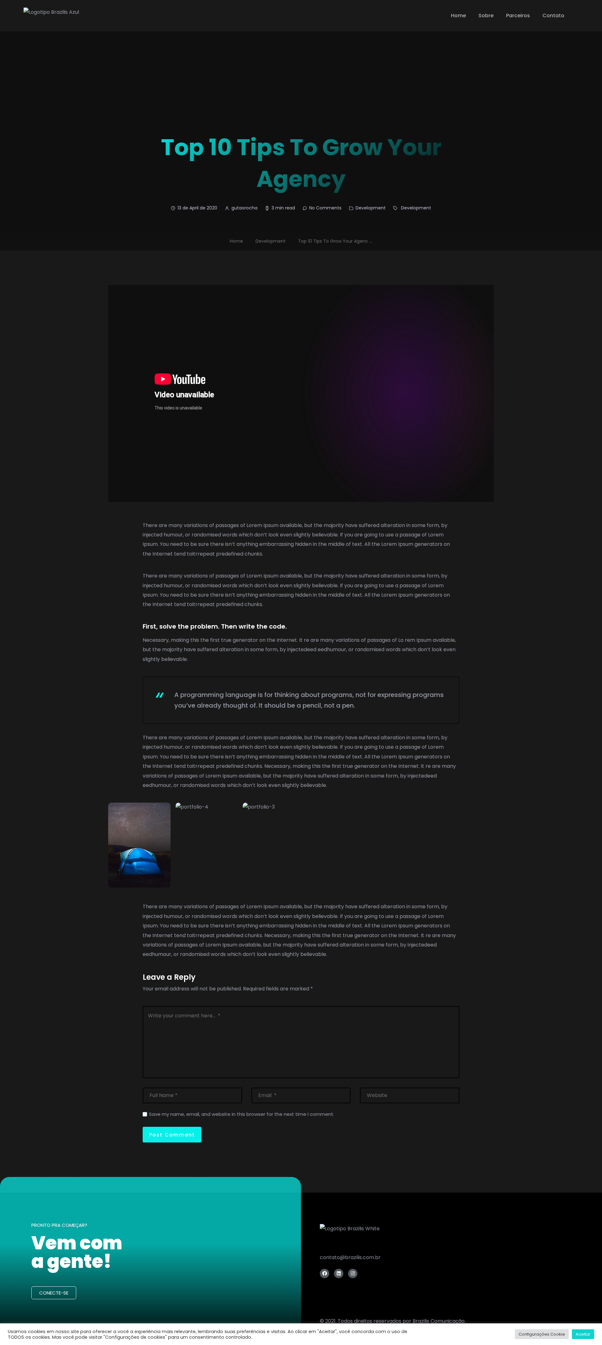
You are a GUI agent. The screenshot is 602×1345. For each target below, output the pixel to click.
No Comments (325, 208)
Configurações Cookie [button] (542, 1334)
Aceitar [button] (583, 1334)
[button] (53, 1292)
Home (458, 15)
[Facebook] (324, 1273)
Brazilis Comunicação (439, 1321)
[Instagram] (352, 1273)
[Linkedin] (338, 1273)
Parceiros (518, 15)
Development (371, 208)
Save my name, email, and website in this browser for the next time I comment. (241, 1114)
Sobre (486, 15)
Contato (553, 15)
